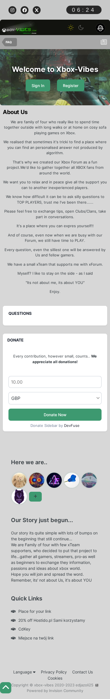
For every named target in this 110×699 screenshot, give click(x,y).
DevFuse (72, 425)
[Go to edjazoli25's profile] (19, 480)
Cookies (55, 678)
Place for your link (34, 611)
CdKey (24, 629)
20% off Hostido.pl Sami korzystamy (51, 620)
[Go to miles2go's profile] (36, 480)
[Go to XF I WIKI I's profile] (54, 480)
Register (70, 85)
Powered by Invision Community (55, 690)
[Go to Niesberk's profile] (71, 480)
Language (23, 672)
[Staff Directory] (35, 497)
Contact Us (82, 672)
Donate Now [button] (55, 414)
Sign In (38, 85)
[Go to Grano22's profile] (19, 496)
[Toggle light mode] (71, 27)
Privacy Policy (54, 672)
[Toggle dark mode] (81, 27)
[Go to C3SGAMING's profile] (89, 480)
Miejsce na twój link (36, 638)
